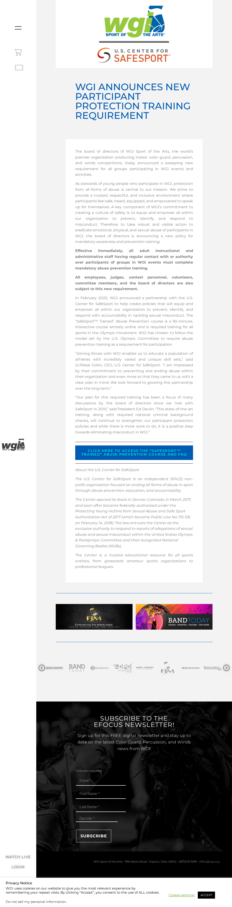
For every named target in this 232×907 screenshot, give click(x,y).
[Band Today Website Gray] (55, 668)
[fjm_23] (94, 628)
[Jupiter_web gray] (213, 668)
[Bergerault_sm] (77, 668)
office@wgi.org (209, 861)
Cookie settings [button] (181, 895)
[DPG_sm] (100, 668)
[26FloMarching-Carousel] (168, 668)
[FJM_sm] (145, 668)
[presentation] (42, 668)
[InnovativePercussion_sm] (190, 668)
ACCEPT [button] (206, 895)
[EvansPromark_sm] (123, 668)
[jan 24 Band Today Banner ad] (174, 628)
